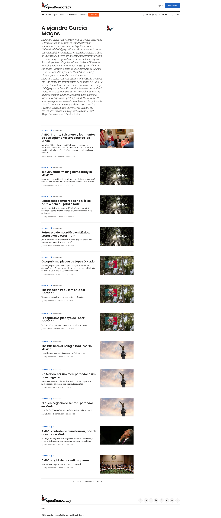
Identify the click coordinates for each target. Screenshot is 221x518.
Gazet (81, 515)
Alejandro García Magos (54, 156)
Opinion (44, 130)
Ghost (74, 515)
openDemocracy (53, 515)
